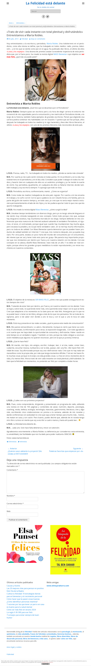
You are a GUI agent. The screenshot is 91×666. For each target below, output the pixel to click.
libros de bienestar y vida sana (35, 639)
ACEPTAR (45, 664)
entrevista (23, 442)
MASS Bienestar (60, 54)
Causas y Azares (13, 585)
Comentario (12, 470)
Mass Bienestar (42, 209)
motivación (77, 632)
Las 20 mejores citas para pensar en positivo (25, 588)
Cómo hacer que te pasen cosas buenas (23, 599)
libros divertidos (63, 636)
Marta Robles (52, 43)
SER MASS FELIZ (42, 299)
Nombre (11, 496)
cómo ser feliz (66, 639)
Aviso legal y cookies (14, 647)
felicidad (28, 632)
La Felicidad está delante (45, 3)
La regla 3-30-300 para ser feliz (20, 612)
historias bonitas (64, 634)
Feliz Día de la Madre (15, 591)
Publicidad (10, 654)
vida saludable (23, 634)
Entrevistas (20, 23)
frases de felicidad (37, 634)
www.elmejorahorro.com (58, 585)
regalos (53, 636)
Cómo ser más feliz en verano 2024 (21, 609)
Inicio (11, 23)
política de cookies (47, 662)
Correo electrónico (15, 503)
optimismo (11, 634)
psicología (66, 632)
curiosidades (51, 634)
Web (8, 511)
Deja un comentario (38, 39)
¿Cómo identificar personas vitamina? (22, 601)
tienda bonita (35, 636)
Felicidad (24, 39)
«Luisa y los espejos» (16, 51)
